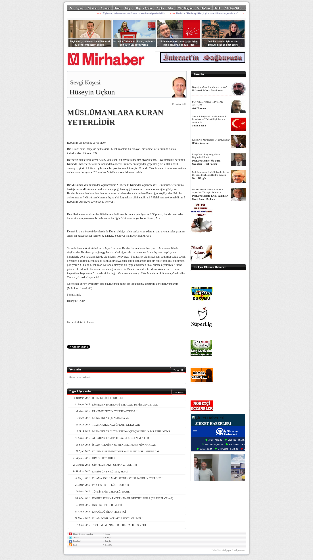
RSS (75, 545)
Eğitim (160, 8)
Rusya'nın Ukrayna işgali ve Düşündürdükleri (206, 156)
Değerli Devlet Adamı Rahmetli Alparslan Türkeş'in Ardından (207, 191)
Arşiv (107, 534)
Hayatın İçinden (144, 8)
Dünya (128, 8)
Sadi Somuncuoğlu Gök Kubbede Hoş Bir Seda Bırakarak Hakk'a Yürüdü (210, 173)
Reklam (108, 545)
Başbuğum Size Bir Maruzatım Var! (209, 87)
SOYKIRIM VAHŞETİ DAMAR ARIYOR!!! (207, 103)
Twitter (76, 537)
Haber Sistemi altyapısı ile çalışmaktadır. (229, 550)
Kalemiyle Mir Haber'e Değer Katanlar (210, 139)
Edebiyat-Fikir (232, 8)
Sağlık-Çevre (203, 8)
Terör (118, 8)
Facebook (77, 541)
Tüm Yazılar (178, 392)
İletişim (108, 541)
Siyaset (80, 8)
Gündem (92, 8)
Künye (108, 537)
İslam (171, 8)
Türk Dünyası (185, 8)
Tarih (217, 8)
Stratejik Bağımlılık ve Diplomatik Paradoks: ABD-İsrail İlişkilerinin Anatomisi (209, 119)
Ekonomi (105, 8)
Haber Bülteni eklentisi (83, 534)
